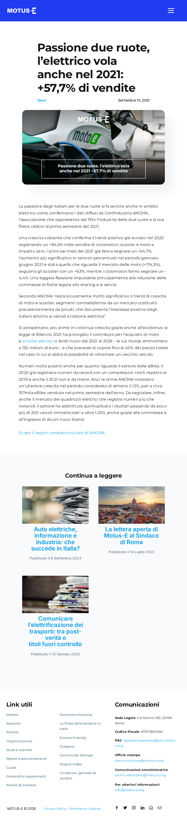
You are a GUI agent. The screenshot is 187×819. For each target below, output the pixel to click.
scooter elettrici (38, 341)
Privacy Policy (55, 809)
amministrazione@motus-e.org (140, 775)
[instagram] (134, 808)
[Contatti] (151, 808)
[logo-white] (21, 9)
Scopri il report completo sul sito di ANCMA (62, 433)
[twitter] (125, 808)
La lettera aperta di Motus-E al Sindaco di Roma (131, 536)
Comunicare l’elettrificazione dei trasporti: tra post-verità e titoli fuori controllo (55, 631)
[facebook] (117, 808)
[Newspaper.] (55, 488)
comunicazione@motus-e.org (139, 760)
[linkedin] (142, 808)
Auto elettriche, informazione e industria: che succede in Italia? (55, 539)
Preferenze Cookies (85, 809)
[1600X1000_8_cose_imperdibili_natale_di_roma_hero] (131, 488)
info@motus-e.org (129, 790)
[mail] (159, 808)
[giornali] (55, 577)
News (42, 100)
